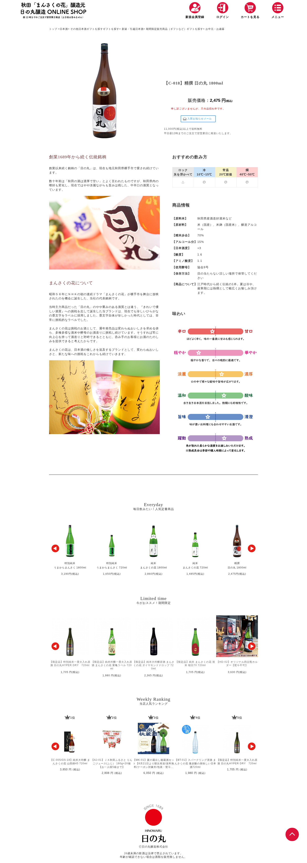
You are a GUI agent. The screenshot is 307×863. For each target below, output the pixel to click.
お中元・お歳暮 (215, 29)
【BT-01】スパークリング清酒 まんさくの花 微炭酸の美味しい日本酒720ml (195, 763)
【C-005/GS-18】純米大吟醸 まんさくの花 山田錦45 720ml (70, 761)
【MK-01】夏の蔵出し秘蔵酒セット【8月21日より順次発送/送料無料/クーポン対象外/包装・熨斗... (153, 763)
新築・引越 (128, 29)
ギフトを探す (95, 29)
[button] (55, 548)
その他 (74, 29)
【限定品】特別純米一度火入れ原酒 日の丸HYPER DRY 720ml (237, 761)
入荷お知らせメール (199, 118)
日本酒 (64, 29)
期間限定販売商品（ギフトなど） (166, 29)
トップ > (54, 29)
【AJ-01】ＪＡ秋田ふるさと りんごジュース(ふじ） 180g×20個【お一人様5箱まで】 (111, 763)
